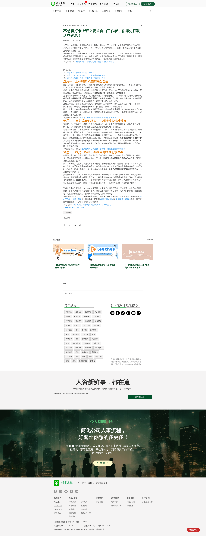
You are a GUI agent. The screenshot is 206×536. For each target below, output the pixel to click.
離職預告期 (83, 361)
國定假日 (77, 325)
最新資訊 (69, 11)
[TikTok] (139, 313)
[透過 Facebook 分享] (64, 225)
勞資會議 (95, 339)
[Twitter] (123, 313)
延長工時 (98, 321)
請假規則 (69, 330)
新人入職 (87, 325)
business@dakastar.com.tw (72, 526)
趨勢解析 (87, 316)
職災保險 (85, 352)
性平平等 (79, 348)
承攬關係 (88, 348)
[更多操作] (141, 25)
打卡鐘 (84, 330)
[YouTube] (133, 313)
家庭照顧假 (76, 343)
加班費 (68, 325)
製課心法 (69, 312)
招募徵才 (93, 330)
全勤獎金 (85, 334)
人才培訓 (98, 312)
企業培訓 (119, 11)
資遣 (67, 361)
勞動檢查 (69, 339)
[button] (93, 4)
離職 (74, 361)
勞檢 (77, 339)
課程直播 (96, 325)
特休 (77, 352)
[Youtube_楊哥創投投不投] (76, 491)
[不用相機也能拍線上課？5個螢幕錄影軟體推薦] (137, 252)
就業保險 (87, 343)
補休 (83, 357)
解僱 (90, 357)
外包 (67, 343)
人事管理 (106, 11)
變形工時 (98, 357)
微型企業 (69, 348)
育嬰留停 (95, 352)
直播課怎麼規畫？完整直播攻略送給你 (102, 266)
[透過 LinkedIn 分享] (75, 225)
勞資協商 (85, 339)
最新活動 (69, 352)
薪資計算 (93, 11)
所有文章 (57, 11)
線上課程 (67, 218)
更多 (130, 11)
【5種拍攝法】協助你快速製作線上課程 (67, 266)
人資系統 (96, 316)
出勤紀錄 (88, 321)
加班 (93, 334)
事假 (67, 334)
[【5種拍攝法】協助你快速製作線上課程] (68, 252)
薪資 (77, 357)
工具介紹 (79, 312)
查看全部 (150, 240)
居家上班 (96, 343)
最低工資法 (98, 348)
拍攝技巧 (79, 321)
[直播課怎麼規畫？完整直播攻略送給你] (103, 252)
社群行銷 (77, 316)
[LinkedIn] (128, 313)
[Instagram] (112, 313)
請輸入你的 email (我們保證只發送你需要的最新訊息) (71, 393)
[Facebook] (118, 313)
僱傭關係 (76, 334)
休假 (77, 330)
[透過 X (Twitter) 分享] (70, 225)
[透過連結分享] (80, 225)
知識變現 (68, 213)
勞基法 (81, 11)
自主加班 (69, 357)
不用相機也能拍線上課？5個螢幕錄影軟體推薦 (137, 266)
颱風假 (92, 361)
